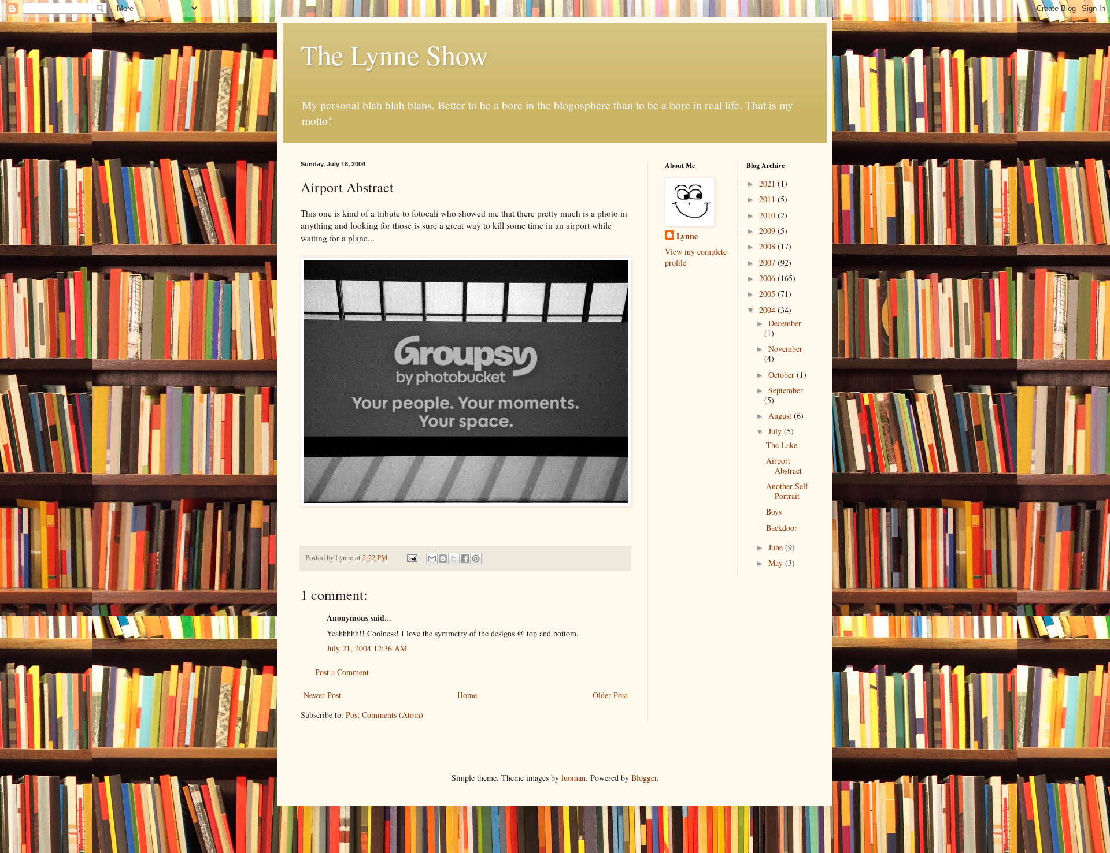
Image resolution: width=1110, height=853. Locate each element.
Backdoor (781, 527)
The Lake (781, 444)
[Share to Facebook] (465, 558)
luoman (573, 777)
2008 (768, 246)
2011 (768, 198)
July (776, 431)
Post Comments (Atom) (384, 714)
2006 (768, 278)
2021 (768, 183)
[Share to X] (454, 558)
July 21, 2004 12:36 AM (367, 648)
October (782, 374)
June (776, 547)
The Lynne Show (395, 54)
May (776, 562)
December (784, 323)
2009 (768, 230)
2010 (768, 215)
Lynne (687, 236)
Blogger (644, 777)
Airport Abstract (784, 465)
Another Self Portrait (787, 490)
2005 (768, 293)
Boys (774, 511)
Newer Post (322, 695)
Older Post (610, 695)
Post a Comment (342, 671)
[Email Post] (411, 558)
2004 (768, 309)
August (781, 415)
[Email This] (432, 558)
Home (467, 695)
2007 (768, 262)
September (785, 390)
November (785, 348)
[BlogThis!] (443, 558)
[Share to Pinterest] (476, 558)
